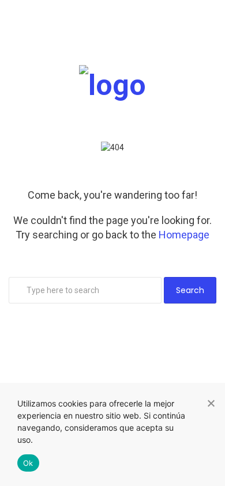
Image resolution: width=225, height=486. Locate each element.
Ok (28, 463)
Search (190, 290)
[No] (210, 403)
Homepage (184, 235)
